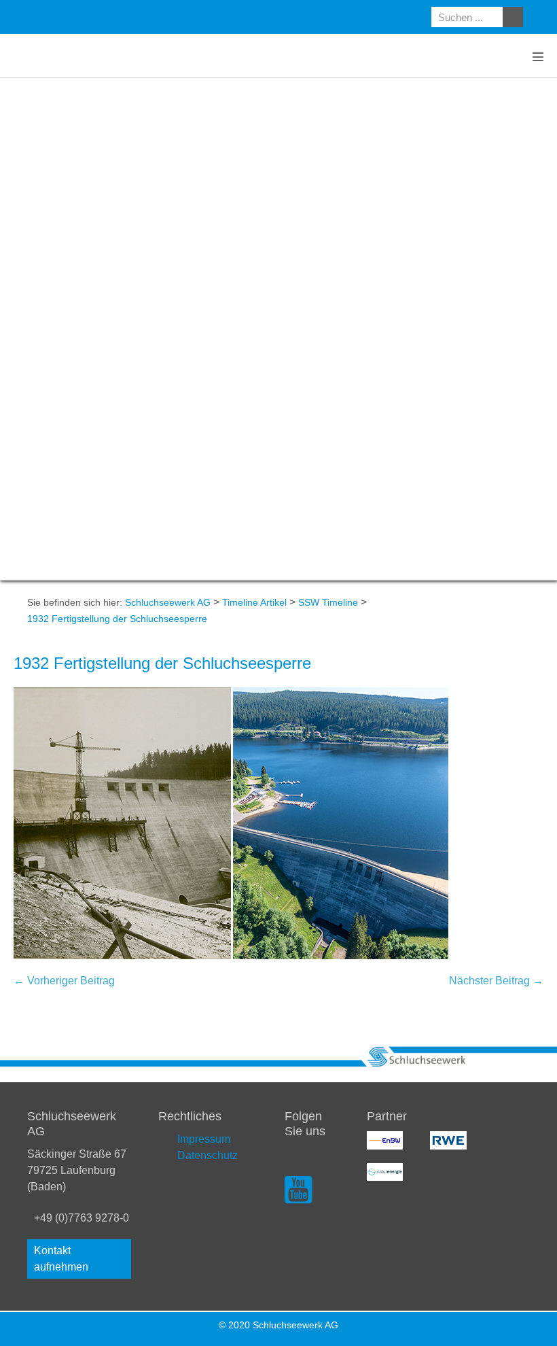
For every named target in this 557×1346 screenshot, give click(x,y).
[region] (278, 329)
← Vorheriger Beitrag (64, 980)
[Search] (513, 17)
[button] (79, 1259)
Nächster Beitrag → (496, 980)
